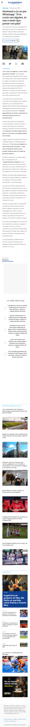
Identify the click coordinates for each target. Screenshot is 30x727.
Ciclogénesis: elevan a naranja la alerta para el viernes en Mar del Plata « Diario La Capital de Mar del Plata (16, 308)
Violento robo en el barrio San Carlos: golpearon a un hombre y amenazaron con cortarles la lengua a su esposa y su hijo (14, 464)
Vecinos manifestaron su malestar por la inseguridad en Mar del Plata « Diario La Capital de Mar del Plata (15, 318)
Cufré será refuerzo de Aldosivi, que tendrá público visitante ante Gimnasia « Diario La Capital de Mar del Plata (15, 343)
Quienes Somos (22, 719)
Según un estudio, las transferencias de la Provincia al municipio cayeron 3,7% (15, 435)
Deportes (24, 498)
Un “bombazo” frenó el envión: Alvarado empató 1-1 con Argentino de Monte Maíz (9, 636)
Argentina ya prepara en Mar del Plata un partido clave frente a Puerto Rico (15, 600)
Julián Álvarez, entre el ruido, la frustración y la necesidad (13, 491)
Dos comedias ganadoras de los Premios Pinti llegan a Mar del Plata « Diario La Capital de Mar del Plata (16, 354)
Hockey (25, 657)
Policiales (5, 8)
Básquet (6, 592)
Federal (4, 632)
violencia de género (8, 261)
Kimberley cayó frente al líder (9, 646)
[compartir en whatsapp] (18, 64)
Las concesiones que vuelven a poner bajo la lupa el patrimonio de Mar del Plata (14, 411)
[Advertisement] (15, 278)
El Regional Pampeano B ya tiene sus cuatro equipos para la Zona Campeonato (15, 518)
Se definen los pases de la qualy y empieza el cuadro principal (10, 624)
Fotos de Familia (8, 719)
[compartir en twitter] (12, 64)
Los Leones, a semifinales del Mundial (12, 653)
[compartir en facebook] (5, 64)
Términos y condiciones (10, 721)
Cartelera (15, 719)
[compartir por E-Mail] (24, 64)
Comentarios (6, 68)
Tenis (3, 621)
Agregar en (11, 40)
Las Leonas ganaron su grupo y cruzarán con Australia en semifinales (9, 614)
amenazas (6, 259)
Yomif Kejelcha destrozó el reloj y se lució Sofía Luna (14, 544)
